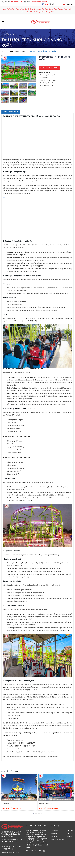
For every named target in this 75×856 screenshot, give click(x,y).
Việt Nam (69, 4)
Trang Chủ (54, 830)
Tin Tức (69, 833)
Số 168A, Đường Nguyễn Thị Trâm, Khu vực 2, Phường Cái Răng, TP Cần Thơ (11, 834)
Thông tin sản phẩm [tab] (11, 112)
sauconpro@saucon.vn (18, 749)
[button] (59, 4)
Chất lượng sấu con (57, 839)
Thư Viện (70, 830)
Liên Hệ (69, 836)
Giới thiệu (54, 833)
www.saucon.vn (18, 740)
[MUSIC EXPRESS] (56, 787)
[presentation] (3, 69)
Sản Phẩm (54, 836)
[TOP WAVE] (19, 787)
